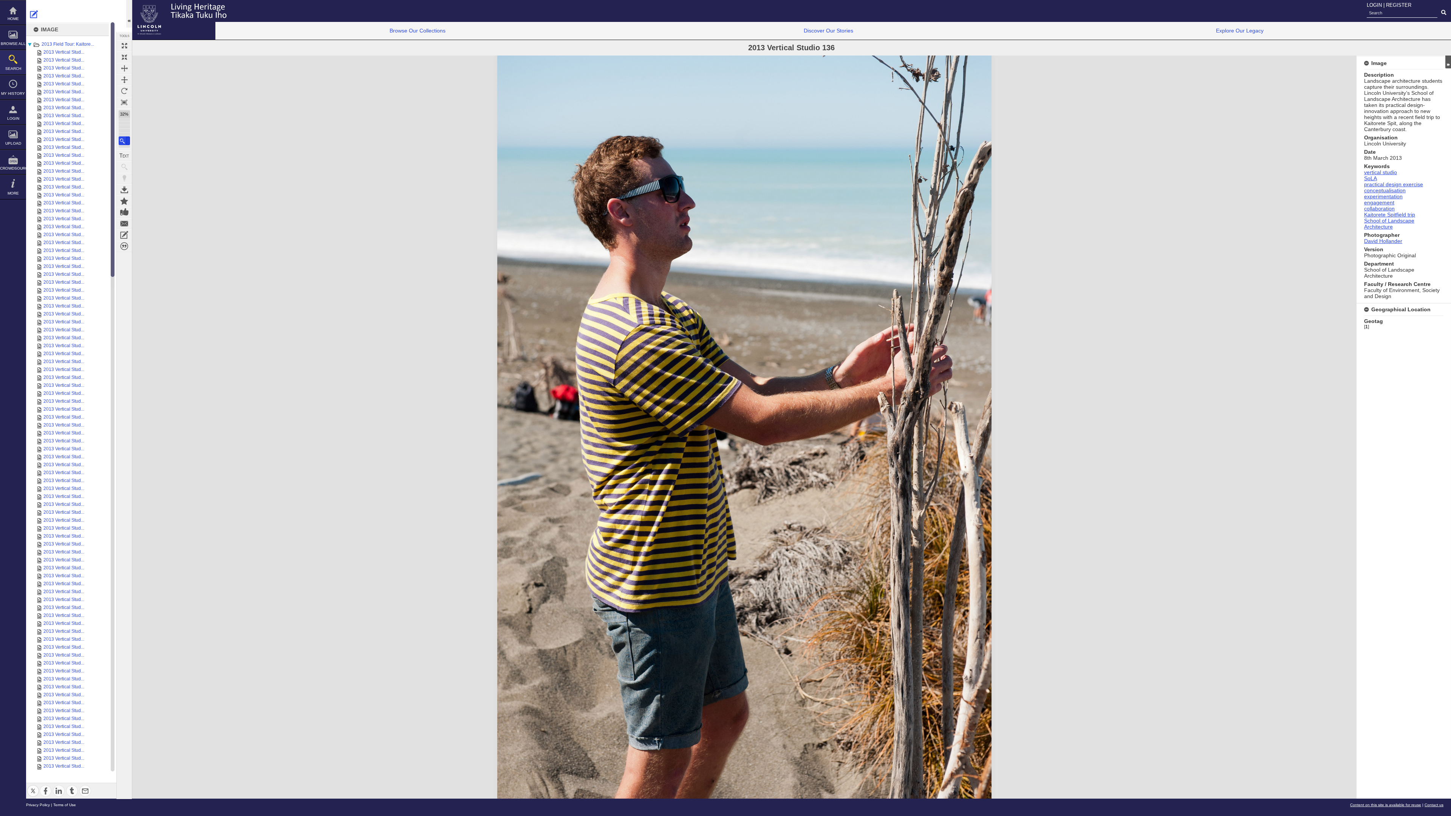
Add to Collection (124, 201)
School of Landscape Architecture (1389, 224)
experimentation (1383, 196)
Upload (13, 143)
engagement (1379, 202)
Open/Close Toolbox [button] (129, 14)
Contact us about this (124, 223)
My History (13, 93)
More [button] (13, 193)
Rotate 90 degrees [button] (124, 91)
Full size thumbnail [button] (124, 45)
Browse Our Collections (418, 31)
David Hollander (1383, 241)
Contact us (1434, 805)
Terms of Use (64, 805)
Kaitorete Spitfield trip (1389, 215)
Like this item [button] (124, 212)
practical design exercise (1393, 184)
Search (13, 68)
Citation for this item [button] (124, 246)
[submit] (1443, 13)
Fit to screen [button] (124, 57)
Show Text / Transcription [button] (124, 155)
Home (13, 19)
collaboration (1379, 209)
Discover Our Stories (828, 31)
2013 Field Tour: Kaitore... (68, 44)
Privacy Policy (38, 805)
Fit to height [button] (124, 79)
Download (124, 189)
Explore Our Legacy (1240, 31)
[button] (124, 140)
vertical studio (1380, 172)
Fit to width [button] (124, 68)
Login (13, 118)
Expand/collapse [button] (1448, 62)
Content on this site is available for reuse (1385, 805)
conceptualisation (1385, 190)
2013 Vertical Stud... (63, 52)
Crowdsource (13, 168)
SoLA (1370, 178)
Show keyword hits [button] (124, 167)
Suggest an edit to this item (34, 14)
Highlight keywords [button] (124, 178)
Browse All (13, 44)
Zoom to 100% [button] (124, 102)
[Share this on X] (33, 786)
